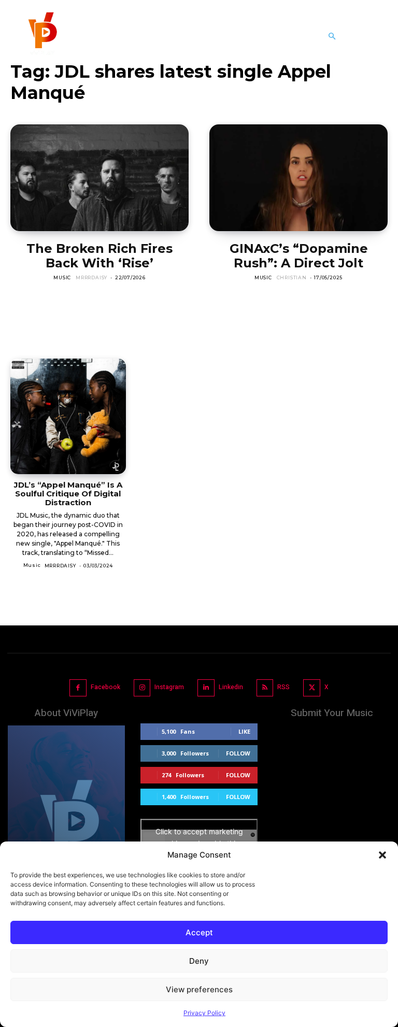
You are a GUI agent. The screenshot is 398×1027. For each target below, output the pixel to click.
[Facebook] (78, 687)
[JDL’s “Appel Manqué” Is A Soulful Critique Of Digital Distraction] (68, 416)
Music (62, 277)
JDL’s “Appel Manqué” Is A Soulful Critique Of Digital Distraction (68, 494)
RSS (283, 687)
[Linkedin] (206, 687)
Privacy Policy (204, 1013)
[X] (311, 687)
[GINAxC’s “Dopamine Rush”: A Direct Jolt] (298, 177)
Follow (238, 753)
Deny (199, 961)
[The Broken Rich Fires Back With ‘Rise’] (99, 177)
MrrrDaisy (91, 277)
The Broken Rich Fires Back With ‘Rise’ (99, 255)
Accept (199, 932)
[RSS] (265, 687)
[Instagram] (142, 687)
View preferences (199, 989)
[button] (382, 855)
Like (244, 731)
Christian (292, 277)
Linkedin (231, 687)
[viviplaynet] (41, 36)
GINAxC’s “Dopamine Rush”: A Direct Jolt (299, 255)
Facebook (105, 687)
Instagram (169, 687)
